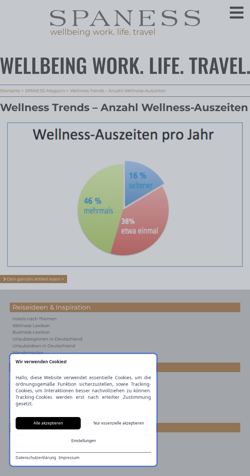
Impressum (69, 457)
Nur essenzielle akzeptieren (118, 423)
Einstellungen (83, 440)
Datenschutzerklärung (36, 457)
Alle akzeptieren (48, 423)
